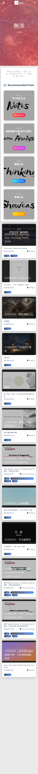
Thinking (31, 251)
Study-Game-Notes (27, 474)
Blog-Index (19, 95)
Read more (20, 115)
